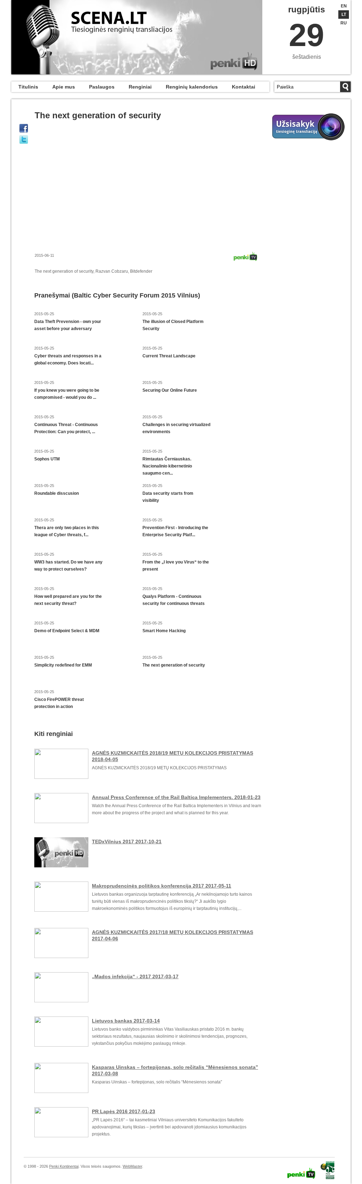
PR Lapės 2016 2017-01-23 (123, 1111)
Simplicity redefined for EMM (63, 665)
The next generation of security (173, 665)
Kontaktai (243, 87)
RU (343, 23)
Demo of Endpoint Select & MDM (66, 630)
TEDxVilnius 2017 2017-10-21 (127, 841)
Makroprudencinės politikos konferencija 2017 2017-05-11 (161, 886)
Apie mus (63, 87)
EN (344, 6)
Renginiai (140, 87)
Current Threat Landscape (168, 355)
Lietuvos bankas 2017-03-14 (126, 1021)
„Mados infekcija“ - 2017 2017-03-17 (135, 976)
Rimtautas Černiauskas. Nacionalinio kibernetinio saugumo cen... (167, 466)
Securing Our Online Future (169, 390)
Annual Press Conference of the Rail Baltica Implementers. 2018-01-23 (176, 797)
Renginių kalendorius (192, 87)
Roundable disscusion (56, 493)
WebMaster (132, 1166)
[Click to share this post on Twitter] (23, 139)
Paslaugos (102, 87)
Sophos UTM (47, 459)
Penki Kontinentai (63, 1166)
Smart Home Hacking (164, 630)
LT (343, 14)
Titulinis (28, 87)
